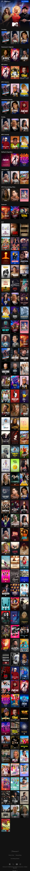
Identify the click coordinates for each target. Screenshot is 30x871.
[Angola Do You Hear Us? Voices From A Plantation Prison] (5, 271)
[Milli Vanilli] (5, 617)
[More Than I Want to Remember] (15, 617)
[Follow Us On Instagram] (20, 864)
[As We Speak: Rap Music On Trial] (15, 285)
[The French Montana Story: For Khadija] (5, 451)
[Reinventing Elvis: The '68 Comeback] (5, 672)
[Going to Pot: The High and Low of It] (15, 465)
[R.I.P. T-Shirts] (15, 659)
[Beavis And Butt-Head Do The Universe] (24, 299)
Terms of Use (11, 855)
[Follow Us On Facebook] (9, 864)
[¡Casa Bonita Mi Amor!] (24, 326)
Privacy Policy (18, 855)
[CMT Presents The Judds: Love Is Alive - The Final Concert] (15, 534)
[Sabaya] (24, 714)
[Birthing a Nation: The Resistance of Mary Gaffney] (24, 313)
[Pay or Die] (5, 659)
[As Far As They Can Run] (5, 285)
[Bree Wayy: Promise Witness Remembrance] (5, 326)
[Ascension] (24, 285)
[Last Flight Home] (5, 562)
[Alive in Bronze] (5, 257)
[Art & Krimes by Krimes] (24, 271)
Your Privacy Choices (15, 858)
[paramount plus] (7, 1)
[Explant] (5, 423)
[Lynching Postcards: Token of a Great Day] (15, 576)
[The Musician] (24, 617)
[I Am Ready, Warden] (15, 492)
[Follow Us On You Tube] (17, 864)
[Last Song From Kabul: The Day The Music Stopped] (15, 562)
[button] (2, 1)
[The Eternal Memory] (15, 409)
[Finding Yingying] (5, 437)
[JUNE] (24, 534)
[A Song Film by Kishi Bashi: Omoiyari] (5, 742)
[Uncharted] (24, 797)
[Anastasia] (24, 257)
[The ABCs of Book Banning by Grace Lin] (24, 229)
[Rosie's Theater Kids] (5, 686)
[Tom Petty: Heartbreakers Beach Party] (24, 783)
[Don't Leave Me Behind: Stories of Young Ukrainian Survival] (24, 396)
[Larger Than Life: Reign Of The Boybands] (15, 548)
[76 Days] (15, 229)
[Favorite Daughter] (24, 423)
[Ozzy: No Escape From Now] (15, 645)
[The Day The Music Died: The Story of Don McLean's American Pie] (15, 396)
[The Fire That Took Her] (15, 437)
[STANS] (15, 714)
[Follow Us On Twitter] (13, 864)
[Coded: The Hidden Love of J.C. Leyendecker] (5, 382)
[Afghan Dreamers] (24, 243)
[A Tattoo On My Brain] (5, 756)
